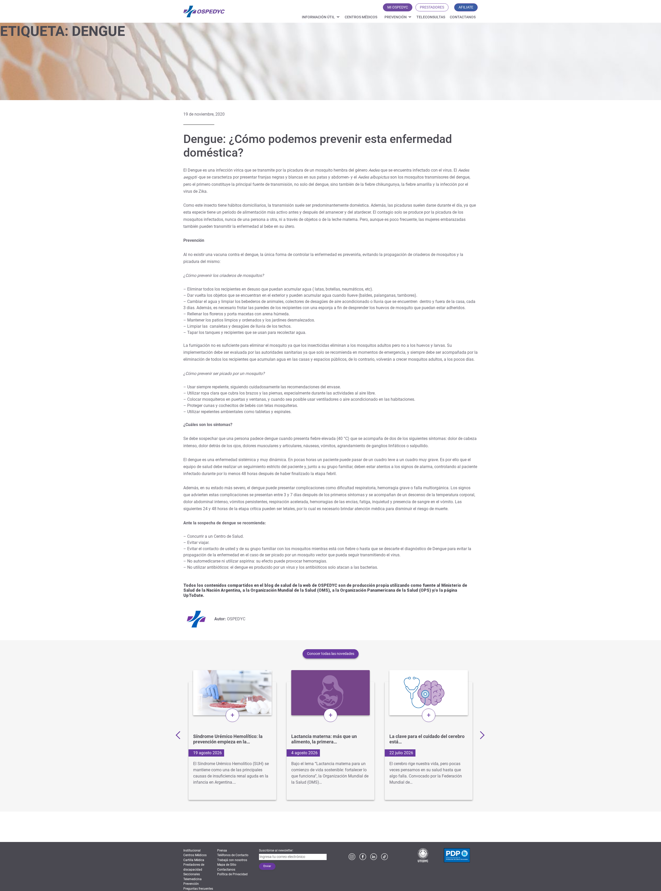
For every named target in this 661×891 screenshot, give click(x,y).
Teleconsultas (430, 17)
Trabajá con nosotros (232, 860)
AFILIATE (466, 7)
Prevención (395, 17)
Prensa (222, 850)
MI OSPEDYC (397, 7)
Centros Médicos (361, 17)
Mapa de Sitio (226, 864)
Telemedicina (192, 879)
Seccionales (191, 874)
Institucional (192, 850)
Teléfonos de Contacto (232, 855)
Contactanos (463, 17)
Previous (179, 734)
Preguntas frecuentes (198, 888)
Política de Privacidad (232, 874)
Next (480, 734)
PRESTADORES (432, 7)
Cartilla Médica (193, 860)
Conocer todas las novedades (330, 654)
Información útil (318, 17)
